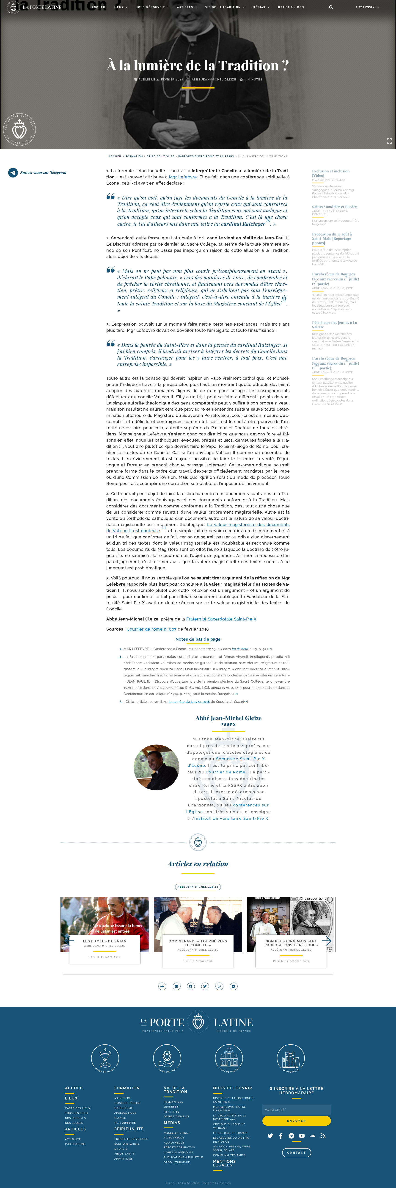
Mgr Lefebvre (183, 176)
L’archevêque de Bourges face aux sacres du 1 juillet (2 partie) (335, 278)
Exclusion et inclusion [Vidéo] (331, 173)
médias (172, 1123)
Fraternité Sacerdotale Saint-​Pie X (221, 619)
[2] (283, 299)
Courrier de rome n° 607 (152, 629)
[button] (331, 7)
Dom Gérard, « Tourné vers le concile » (198, 943)
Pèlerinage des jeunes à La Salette (334, 324)
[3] (164, 527)
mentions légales (224, 1163)
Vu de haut (240, 649)
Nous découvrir (150, 7)
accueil (115, 156)
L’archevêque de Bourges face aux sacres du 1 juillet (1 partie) (335, 363)
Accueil (99, 7)
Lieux (119, 7)
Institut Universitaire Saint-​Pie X (231, 818)
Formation (134, 156)
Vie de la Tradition (223, 7)
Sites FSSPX (365, 7)
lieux (71, 1098)
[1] (269, 219)
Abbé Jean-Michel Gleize (214, 79)
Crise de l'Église (161, 156)
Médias (259, 7)
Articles (185, 7)
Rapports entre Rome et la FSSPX (206, 156)
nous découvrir (232, 1088)
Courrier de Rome (226, 772)
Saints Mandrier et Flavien (335, 206)
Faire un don (292, 7)
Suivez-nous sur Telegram (43, 172)
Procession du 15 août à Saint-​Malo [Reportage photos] (332, 238)
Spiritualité (129, 1129)
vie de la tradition (175, 1090)
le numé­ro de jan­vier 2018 (189, 701)
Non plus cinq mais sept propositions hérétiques (291, 943)
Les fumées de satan (105, 941)
